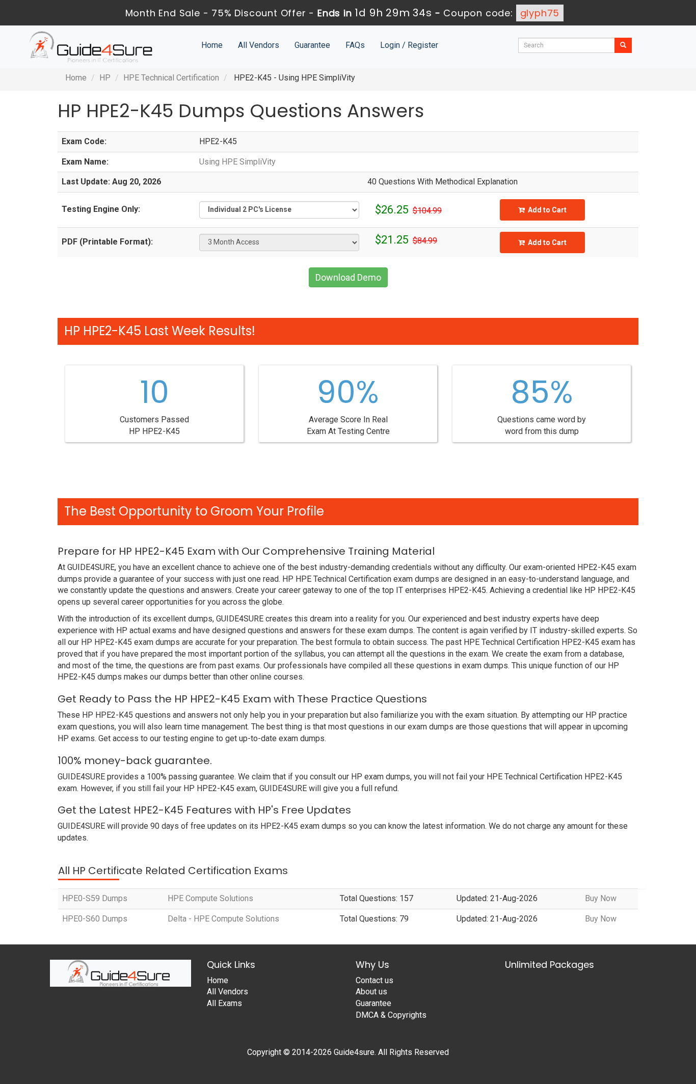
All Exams (224, 1003)
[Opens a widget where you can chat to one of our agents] (626, 1025)
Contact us (374, 980)
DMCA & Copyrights (391, 1015)
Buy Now (601, 898)
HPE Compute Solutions (210, 898)
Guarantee (312, 45)
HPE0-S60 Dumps (94, 919)
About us (371, 991)
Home (212, 45)
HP (105, 78)
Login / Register (409, 45)
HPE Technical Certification (171, 78)
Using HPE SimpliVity (237, 162)
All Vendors (258, 45)
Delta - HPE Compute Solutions (223, 919)
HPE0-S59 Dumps (94, 898)
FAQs (355, 45)
